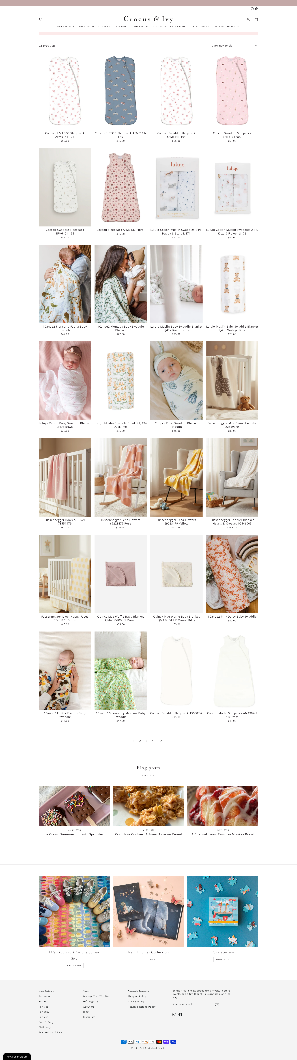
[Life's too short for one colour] (74, 911)
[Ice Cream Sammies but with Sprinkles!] (74, 806)
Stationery (200, 26)
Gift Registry (90, 1001)
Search (87, 991)
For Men (158, 26)
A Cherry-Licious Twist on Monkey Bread (223, 834)
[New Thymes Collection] (148, 911)
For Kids (121, 26)
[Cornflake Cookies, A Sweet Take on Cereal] (148, 806)
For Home (85, 26)
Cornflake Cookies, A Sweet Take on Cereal (148, 834)
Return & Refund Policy (142, 1006)
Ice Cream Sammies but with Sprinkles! (74, 834)
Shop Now (74, 965)
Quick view (64, 126)
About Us (88, 1006)
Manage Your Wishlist (96, 996)
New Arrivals (65, 26)
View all (148, 775)
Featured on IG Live (227, 26)
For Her (103, 26)
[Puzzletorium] (222, 911)
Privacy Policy (136, 1001)
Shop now (223, 959)
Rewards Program (138, 991)
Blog (86, 1011)
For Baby (140, 26)
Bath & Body (178, 26)
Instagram (89, 1016)
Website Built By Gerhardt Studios (148, 1048)
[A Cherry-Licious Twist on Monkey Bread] (222, 806)
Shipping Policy (137, 996)
